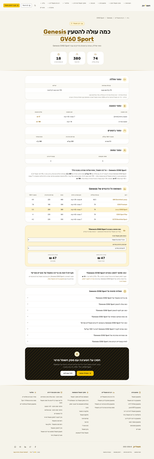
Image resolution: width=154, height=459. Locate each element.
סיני (31, 452)
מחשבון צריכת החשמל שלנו (56, 279)
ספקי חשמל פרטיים (80, 3)
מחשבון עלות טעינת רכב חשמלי (105, 404)
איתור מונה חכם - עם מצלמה (53, 410)
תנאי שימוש (137, 452)
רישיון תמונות (117, 452)
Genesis (109, 18)
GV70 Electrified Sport (120, 219)
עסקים (51, 7)
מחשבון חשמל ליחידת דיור (132, 411)
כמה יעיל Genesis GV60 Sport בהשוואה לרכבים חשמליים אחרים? (104, 323)
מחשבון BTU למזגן (135, 408)
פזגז (87, 408)
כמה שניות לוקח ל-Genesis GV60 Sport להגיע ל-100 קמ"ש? (105, 329)
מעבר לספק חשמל (10, 5)
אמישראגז (85, 418)
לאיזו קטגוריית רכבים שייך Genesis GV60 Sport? (109, 341)
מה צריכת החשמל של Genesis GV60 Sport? (111, 298)
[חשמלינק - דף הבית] (143, 5)
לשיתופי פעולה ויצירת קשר (20, 452)
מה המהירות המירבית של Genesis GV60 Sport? (110, 335)
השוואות (128, 3)
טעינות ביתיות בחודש (119, 244)
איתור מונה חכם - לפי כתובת (53, 406)
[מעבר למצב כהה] (35, 5)
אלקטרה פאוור (83, 411)
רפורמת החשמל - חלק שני (53, 424)
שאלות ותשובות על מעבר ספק (78, 404)
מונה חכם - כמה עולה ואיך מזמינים (51, 397)
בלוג (43, 3)
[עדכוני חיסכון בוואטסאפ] (15, 447)
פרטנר (86, 422)
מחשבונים (103, 3)
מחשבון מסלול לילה (134, 404)
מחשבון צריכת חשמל (134, 400)
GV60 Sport (121, 210)
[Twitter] (30, 447)
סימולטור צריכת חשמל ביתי (132, 415)
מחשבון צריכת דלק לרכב (133, 418)
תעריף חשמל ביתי (56, 435)
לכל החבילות (67, 373)
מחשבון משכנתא (135, 426)
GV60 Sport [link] (100, 18)
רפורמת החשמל (57, 421)
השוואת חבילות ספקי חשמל (79, 397)
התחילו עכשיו (84, 373)
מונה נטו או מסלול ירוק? (28, 400)
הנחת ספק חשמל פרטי (119, 236)
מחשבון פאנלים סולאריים (28, 404)
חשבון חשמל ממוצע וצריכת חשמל (51, 432)
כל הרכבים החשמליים (107, 397)
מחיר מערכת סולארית (29, 397)
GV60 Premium (122, 204)
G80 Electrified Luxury (120, 200)
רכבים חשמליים (54, 3)
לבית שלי (25, 5)
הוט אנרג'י (85, 426)
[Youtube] (20, 447)
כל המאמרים (58, 414)
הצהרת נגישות (107, 452)
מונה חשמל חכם (116, 3)
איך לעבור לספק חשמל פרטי (53, 417)
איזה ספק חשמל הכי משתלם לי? (77, 400)
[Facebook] (35, 447)
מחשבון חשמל (136, 397)
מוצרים (42, 7)
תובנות (93, 3)
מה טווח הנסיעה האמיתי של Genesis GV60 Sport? (109, 317)
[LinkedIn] (25, 447)
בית (128, 18)
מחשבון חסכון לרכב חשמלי (106, 400)
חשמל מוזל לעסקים (82, 433)
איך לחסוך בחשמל (56, 428)
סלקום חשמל (84, 415)
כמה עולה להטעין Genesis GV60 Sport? (113, 304)
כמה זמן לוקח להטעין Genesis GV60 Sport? (111, 310)
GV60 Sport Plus (121, 214)
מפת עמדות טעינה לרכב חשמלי (105, 408)
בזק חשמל (85, 429)
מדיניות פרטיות (128, 452)
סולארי (66, 3)
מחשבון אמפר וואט (135, 422)
